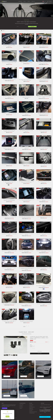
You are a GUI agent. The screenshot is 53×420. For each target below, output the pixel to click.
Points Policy (30, 410)
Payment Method (31, 404)
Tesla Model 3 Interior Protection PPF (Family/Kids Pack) (9, 286)
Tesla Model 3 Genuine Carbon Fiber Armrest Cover (9, 234)
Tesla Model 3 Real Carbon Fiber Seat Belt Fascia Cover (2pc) (44, 165)
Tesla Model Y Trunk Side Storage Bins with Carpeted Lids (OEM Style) (26, 217)
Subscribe (32, 26)
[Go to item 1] (5, 355)
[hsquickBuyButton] (16, 34)
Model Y (25, 1)
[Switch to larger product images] (1, 31)
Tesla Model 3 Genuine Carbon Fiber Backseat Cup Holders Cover (9, 131)
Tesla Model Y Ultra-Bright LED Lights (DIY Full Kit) (26, 234)
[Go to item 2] (7, 355)
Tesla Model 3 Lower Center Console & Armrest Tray (26, 148)
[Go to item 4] (12, 355)
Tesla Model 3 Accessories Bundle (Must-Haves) (43, 97)
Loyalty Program (21, 404)
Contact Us (21, 408)
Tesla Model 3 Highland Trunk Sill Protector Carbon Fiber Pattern (9, 200)
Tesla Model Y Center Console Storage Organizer (9, 97)
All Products (7, 376)
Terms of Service (31, 409)
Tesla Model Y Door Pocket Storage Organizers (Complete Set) (44, 80)
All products (7, 395)
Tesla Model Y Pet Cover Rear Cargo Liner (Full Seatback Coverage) (44, 148)
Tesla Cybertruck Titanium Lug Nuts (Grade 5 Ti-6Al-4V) (43, 286)
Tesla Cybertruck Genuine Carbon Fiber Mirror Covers (43, 268)
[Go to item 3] (9, 355)
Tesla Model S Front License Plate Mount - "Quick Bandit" (44, 251)
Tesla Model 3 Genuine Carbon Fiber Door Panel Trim (44, 234)
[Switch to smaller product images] (2, 31)
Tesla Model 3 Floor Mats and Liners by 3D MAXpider (44, 200)
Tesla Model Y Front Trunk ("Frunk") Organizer (9, 46)
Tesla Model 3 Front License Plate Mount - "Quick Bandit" (26, 251)
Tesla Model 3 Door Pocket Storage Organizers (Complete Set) (44, 114)
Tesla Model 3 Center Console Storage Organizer (26, 114)
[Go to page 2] (29, 326)
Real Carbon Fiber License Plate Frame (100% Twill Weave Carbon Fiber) (26, 80)
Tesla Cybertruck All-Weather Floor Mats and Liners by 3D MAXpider (9, 217)
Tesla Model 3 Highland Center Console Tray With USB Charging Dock (26, 200)
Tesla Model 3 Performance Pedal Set (9, 79)
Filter (50, 30)
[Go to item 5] (14, 355)
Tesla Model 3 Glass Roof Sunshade (26, 62)
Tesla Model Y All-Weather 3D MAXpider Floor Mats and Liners (43, 63)
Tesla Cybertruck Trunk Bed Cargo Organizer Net (44, 182)
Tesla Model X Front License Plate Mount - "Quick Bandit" (9, 268)
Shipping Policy (31, 408)
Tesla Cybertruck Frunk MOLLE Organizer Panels (44, 304)
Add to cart (40, 351)
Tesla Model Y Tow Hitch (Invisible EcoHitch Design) (26, 304)
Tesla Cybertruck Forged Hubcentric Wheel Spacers (9, 251)
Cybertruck (20, 1)
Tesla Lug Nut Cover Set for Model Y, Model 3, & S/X (9, 63)
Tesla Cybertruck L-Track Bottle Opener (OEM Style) (26, 131)
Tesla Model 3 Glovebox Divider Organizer (9, 113)
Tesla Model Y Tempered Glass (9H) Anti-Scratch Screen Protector (43, 46)
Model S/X (33, 1)
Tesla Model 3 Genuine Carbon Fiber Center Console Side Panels (26, 286)
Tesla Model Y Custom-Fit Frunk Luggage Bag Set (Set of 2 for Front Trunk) (26, 182)
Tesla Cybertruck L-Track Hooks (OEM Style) (9, 164)
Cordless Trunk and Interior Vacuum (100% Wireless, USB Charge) (26, 46)
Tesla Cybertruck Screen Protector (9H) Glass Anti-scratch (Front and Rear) (26, 321)
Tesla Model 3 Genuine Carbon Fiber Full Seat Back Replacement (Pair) (9, 321)
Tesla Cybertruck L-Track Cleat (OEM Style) (26, 164)
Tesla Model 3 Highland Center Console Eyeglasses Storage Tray (9, 182)
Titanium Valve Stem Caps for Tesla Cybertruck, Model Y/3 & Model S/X (39, 337)
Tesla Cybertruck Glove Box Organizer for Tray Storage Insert (44, 131)
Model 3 (29, 1)
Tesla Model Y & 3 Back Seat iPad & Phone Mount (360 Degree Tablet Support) (9, 148)
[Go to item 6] (16, 355)
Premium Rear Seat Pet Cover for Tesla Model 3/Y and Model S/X (26, 97)
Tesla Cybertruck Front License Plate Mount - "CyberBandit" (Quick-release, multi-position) (26, 269)
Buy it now (39, 353)
